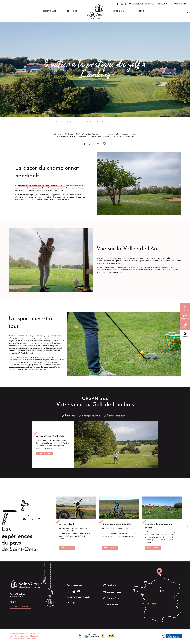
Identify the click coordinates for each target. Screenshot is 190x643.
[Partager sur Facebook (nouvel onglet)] (85, 144)
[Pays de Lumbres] (91, 636)
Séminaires (112, 605)
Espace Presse (114, 592)
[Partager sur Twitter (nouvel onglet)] (89, 144)
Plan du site (34, 636)
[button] (186, 11)
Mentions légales (32, 633)
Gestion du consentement (18, 636)
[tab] (70, 416)
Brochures (112, 586)
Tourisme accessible (16, 633)
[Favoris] (181, 11)
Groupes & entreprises (157, 4)
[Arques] (111, 636)
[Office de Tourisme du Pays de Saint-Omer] (95, 11)
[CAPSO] (80, 636)
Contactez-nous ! (21, 607)
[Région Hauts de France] (172, 636)
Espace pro (177, 4)
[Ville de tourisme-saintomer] (103, 636)
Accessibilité (136, 4)
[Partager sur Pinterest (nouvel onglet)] (93, 144)
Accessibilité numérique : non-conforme (23, 638)
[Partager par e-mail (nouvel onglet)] (98, 144)
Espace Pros (113, 598)
